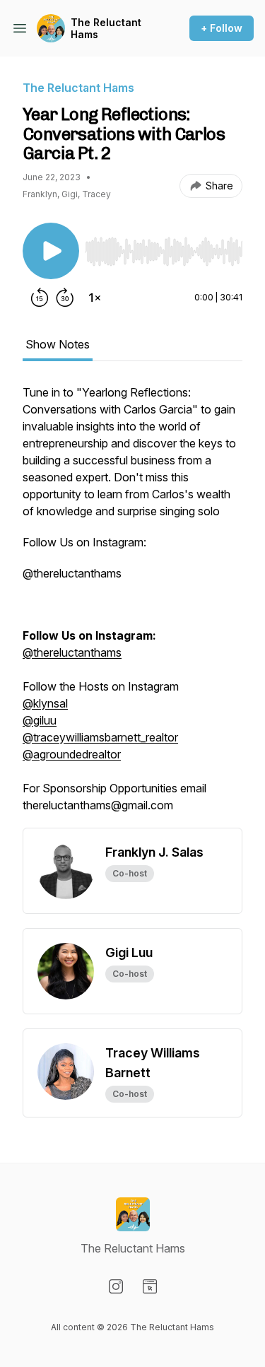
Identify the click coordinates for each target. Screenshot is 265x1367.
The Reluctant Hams (106, 28)
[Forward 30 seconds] (65, 297)
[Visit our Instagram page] (116, 1286)
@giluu (40, 720)
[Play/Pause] (51, 251)
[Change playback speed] (95, 297)
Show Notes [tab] (57, 344)
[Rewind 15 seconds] (39, 297)
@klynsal (45, 703)
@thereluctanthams (72, 652)
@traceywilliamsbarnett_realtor (100, 737)
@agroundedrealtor (72, 754)
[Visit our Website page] (150, 1286)
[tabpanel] (132, 606)
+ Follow (221, 28)
